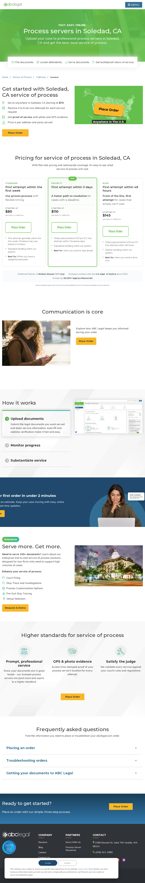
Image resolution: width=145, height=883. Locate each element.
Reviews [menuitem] (42, 842)
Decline (67, 863)
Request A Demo (15, 608)
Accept (48, 863)
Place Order (15, 133)
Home (5, 77)
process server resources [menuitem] (73, 848)
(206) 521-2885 (104, 852)
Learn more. (83, 869)
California (41, 77)
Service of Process (22, 77)
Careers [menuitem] (42, 852)
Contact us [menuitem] (44, 857)
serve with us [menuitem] (73, 842)
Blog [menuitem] (40, 847)
